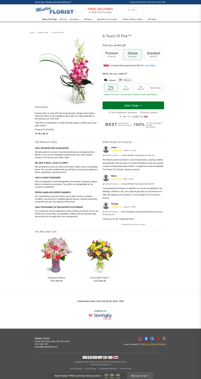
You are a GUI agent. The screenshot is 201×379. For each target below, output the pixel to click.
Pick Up (127, 80)
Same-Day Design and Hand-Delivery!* (53, 2)
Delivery (112, 80)
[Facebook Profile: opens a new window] (146, 338)
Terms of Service (76, 368)
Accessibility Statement (108, 368)
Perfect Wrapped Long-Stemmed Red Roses (138, 211)
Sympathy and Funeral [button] (107, 19)
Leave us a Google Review (153, 344)
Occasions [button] (74, 19)
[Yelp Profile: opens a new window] (158, 338)
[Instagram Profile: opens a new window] (140, 338)
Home (32, 32)
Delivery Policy (125, 368)
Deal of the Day (49, 19)
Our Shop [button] (152, 19)
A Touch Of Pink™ (128, 155)
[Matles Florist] (54, 10)
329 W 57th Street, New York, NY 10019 (52, 341)
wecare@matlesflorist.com (46, 346)
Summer (63, 19)
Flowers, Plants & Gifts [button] (132, 19)
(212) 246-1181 (41, 344)
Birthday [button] (88, 19)
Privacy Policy (91, 368)
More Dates (156, 87)
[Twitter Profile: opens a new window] (164, 338)
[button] (194, 367)
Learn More (150, 65)
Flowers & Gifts (43, 32)
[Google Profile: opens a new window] (152, 338)
